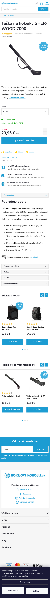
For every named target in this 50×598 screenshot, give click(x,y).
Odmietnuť (13, 590)
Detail (12, 409)
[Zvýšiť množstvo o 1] (45, 129)
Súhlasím (37, 591)
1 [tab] (22, 349)
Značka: (9, 158)
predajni (34, 257)
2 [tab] (25, 349)
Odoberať (40, 449)
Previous (42, 295)
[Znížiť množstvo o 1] (45, 133)
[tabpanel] (12, 323)
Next (46, 295)
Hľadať (43, 9)
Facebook (27, 494)
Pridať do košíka (26, 140)
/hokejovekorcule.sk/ (27, 498)
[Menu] (47, 3)
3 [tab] (27, 349)
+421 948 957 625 (27, 490)
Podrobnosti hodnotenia (33, 34)
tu (27, 576)
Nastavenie (25, 582)
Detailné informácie (17, 97)
